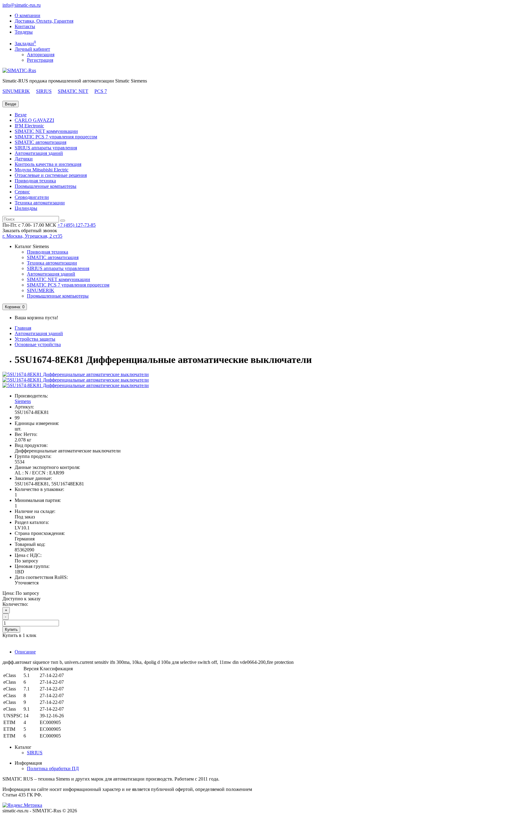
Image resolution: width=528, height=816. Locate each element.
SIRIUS (44, 91)
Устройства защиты (35, 339)
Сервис (22, 191)
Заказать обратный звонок (29, 230)
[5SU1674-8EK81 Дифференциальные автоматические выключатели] (75, 374)
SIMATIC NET (73, 91)
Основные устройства (38, 344)
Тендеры (24, 32)
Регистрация (40, 60)
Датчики (24, 158)
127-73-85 (76, 225)
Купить (11, 629)
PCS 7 (100, 91)
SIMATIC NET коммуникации (46, 131)
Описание (25, 651)
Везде (21, 114)
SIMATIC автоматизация (40, 142)
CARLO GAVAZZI (34, 120)
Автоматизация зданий (39, 153)
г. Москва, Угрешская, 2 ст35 (32, 236)
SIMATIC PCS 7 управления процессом (56, 136)
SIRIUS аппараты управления (46, 147)
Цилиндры (26, 208)
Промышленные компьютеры (45, 186)
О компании (27, 15)
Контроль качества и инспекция (48, 164)
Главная (23, 328)
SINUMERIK (16, 91)
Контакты (25, 26)
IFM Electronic (29, 125)
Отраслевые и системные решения (51, 175)
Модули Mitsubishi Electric (41, 169)
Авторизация (40, 54)
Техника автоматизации (40, 202)
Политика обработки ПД (53, 768)
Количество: (15, 604)
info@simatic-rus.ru (21, 5)
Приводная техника (35, 180)
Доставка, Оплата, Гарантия (44, 21)
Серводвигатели (32, 197)
